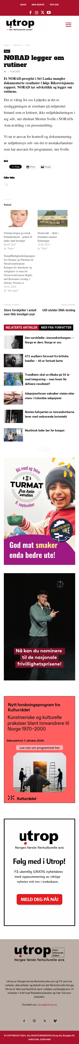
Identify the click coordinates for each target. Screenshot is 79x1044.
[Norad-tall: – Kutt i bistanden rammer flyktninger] (52, 218)
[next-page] (46, 449)
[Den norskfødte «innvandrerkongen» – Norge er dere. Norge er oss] (13, 342)
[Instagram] (34, 1021)
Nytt (28, 45)
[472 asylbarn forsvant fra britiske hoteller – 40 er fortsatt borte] (13, 360)
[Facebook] (24, 1021)
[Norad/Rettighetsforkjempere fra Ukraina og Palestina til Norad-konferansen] (21, 273)
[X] (45, 1021)
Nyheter (17, 45)
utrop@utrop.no (47, 1004)
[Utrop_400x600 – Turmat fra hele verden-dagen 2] (39, 564)
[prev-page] (39, 449)
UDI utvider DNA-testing (58, 310)
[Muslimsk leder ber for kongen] (13, 434)
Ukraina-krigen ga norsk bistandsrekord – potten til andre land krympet (18, 236)
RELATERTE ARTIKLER (21, 327)
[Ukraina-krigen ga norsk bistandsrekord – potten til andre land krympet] (19, 218)
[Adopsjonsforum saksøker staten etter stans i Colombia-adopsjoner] (13, 398)
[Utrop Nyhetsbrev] (39, 925)
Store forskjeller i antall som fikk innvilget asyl (20, 312)
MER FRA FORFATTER (56, 327)
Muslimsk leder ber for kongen (44, 430)
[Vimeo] (55, 1021)
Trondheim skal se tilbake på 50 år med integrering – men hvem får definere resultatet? (47, 379)
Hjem (7, 45)
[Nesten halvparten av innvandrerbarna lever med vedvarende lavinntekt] (13, 416)
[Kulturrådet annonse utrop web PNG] (39, 802)
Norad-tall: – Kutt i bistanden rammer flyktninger (48, 236)
